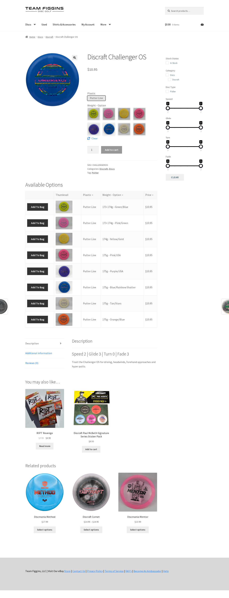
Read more (44, 446)
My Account (88, 24)
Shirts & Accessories (64, 24)
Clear (95, 138)
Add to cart (111, 149)
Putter (95, 172)
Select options (44, 529)
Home (32, 36)
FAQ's (128, 571)
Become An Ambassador (147, 571)
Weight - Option (96, 105)
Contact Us (78, 571)
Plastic (91, 93)
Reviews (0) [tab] (31, 363)
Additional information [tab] (38, 353)
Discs (28, 24)
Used (44, 24)
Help (166, 571)
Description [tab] (32, 343)
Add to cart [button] (91, 449)
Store (67, 571)
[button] (74, 57)
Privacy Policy (95, 571)
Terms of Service (114, 571)
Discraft (49, 36)
